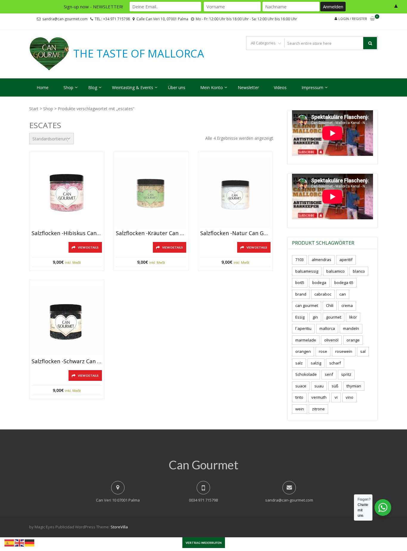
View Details (88, 247)
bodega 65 (343, 282)
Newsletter (248, 87)
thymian (354, 386)
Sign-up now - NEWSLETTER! (93, 7)
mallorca (327, 328)
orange (353, 340)
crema (347, 305)
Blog (92, 87)
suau (319, 386)
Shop (68, 87)
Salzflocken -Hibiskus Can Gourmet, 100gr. (67, 233)
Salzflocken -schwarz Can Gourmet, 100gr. (67, 361)
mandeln (351, 328)
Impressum (312, 87)
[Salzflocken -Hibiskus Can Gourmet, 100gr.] (67, 192)
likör (353, 317)
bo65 (299, 282)
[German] (30, 542)
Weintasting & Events (132, 87)
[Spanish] (9, 542)
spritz (346, 374)
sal (363, 351)
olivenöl (331, 340)
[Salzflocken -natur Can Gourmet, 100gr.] (235, 192)
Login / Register (352, 18)
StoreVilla (119, 527)
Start (33, 108)
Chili (329, 305)
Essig (300, 317)
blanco (359, 271)
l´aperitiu (303, 328)
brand (300, 294)
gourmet (333, 317)
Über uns (176, 87)
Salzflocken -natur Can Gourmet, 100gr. (235, 233)
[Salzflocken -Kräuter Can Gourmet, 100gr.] (151, 192)
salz (299, 363)
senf (329, 374)
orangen (303, 351)
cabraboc (322, 294)
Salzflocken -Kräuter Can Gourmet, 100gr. (151, 233)
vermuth (319, 397)
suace (300, 386)
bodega (319, 282)
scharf (335, 363)
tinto (299, 397)
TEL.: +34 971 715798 (112, 18)
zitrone (318, 409)
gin (315, 317)
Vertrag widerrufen (204, 542)
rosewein (343, 351)
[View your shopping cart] (372, 18)
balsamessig (306, 271)
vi (336, 397)
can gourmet (306, 305)
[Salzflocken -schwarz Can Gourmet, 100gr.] (67, 320)
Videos (280, 87)
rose (323, 351)
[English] (20, 542)
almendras (321, 259)
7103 (299, 259)
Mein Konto (211, 87)
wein (299, 409)
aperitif (345, 259)
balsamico (335, 271)
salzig (316, 363)
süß (335, 386)
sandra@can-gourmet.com (65, 18)
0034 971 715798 (203, 500)
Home (43, 87)
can (342, 294)
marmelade (305, 340)
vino (349, 397)
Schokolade (306, 374)
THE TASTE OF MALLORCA (138, 53)
